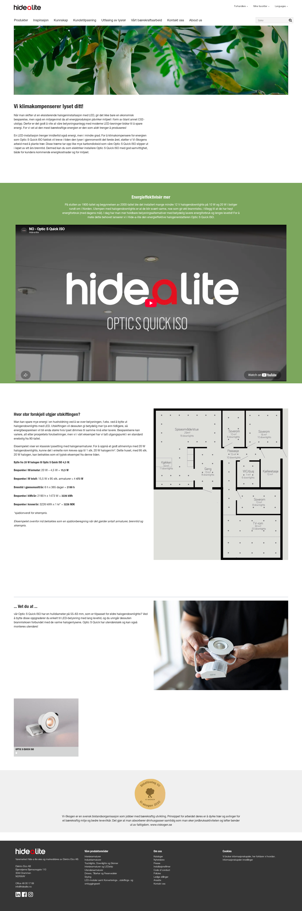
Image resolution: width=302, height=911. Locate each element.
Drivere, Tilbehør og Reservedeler (101, 873)
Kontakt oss (159, 883)
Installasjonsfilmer (162, 866)
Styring (88, 876)
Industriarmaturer (93, 859)
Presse (157, 863)
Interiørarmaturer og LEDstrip (99, 866)
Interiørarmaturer (93, 856)
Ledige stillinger (161, 876)
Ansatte (157, 880)
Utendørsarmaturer (94, 870)
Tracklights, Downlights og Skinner (101, 863)
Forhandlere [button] (240, 6)
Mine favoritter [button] (260, 6)
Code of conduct (162, 870)
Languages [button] (280, 6)
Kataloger (158, 856)
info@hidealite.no (24, 886)
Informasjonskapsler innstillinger (238, 859)
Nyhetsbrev (159, 859)
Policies (157, 873)
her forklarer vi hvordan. (263, 856)
